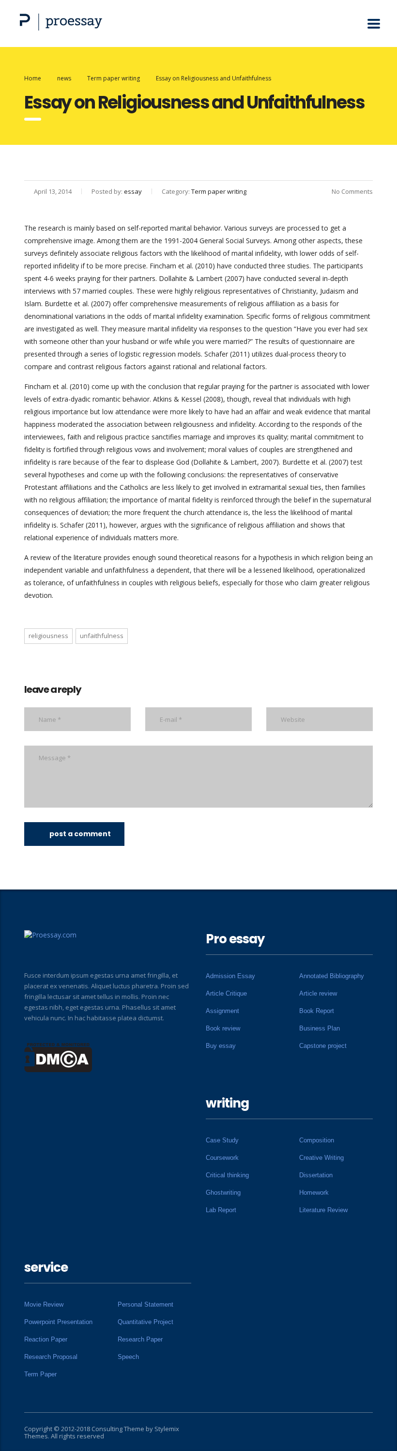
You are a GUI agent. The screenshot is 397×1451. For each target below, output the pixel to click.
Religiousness (48, 635)
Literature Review (323, 1210)
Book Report (316, 1010)
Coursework (222, 1157)
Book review (223, 1028)
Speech (128, 1356)
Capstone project (323, 1045)
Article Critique (226, 993)
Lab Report (221, 1210)
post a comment (80, 834)
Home (32, 78)
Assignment (222, 1010)
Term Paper (40, 1374)
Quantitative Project (145, 1322)
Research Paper (140, 1339)
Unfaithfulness (101, 635)
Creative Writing (321, 1157)
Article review (318, 993)
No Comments (352, 191)
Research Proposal (50, 1356)
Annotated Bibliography (331, 976)
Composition (316, 1140)
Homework (314, 1192)
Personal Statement (145, 1304)
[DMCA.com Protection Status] (58, 1056)
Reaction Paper (45, 1339)
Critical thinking (227, 1175)
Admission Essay (230, 976)
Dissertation (316, 1175)
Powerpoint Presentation (58, 1322)
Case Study (222, 1140)
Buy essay (221, 1045)
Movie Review (43, 1304)
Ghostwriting (223, 1192)
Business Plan (319, 1028)
